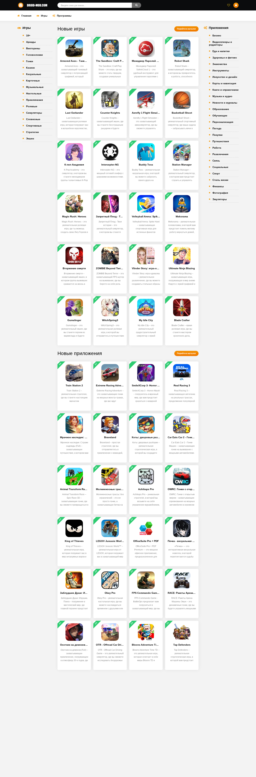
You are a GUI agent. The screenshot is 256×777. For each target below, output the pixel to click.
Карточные (33, 80)
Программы (64, 15)
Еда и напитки (221, 51)
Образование (220, 109)
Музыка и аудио (222, 96)
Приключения (34, 99)
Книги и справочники (225, 89)
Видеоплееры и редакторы (220, 43)
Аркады (31, 42)
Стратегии (32, 132)
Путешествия (220, 141)
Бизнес (216, 35)
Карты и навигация (224, 83)
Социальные (220, 167)
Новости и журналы (224, 102)
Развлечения (220, 154)
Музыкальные (35, 87)
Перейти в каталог (186, 29)
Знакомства (219, 64)
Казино (30, 67)
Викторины (33, 48)
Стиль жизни (220, 180)
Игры (44, 15)
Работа (216, 147)
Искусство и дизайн (224, 77)
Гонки (29, 61)
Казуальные (33, 74)
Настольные (33, 93)
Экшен (30, 138)
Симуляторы (34, 112)
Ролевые (31, 106)
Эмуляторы (219, 199)
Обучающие (219, 115)
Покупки (217, 134)
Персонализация (222, 122)
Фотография (220, 192)
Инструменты (220, 70)
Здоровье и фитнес (224, 57)
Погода (216, 128)
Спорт (216, 173)
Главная (26, 15)
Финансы (218, 186)
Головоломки (34, 54)
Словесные (33, 119)
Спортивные (34, 125)
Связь (216, 160)
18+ (28, 35)
